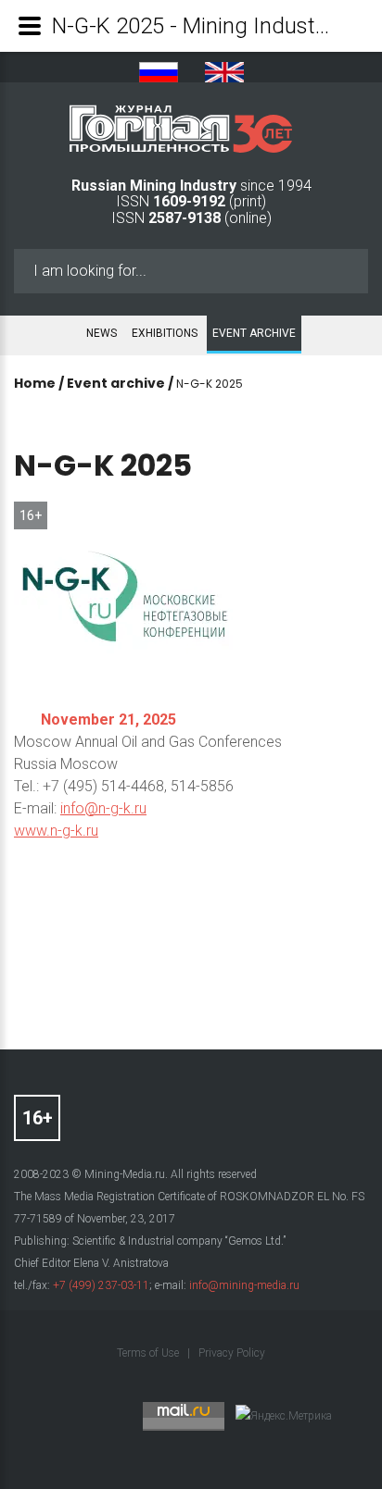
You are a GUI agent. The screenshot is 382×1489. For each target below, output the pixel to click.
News (101, 333)
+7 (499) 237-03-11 (101, 1285)
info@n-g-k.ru (103, 808)
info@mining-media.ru (244, 1285)
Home (35, 383)
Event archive (254, 333)
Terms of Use (149, 1352)
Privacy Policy (231, 1352)
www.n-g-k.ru (56, 830)
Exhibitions (164, 333)
